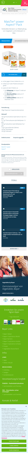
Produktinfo (6, 41)
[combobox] (14, 75)
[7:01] (14, 188)
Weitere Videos (13, 248)
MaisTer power (5, 147)
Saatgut (5, 372)
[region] (14, 428)
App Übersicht (14, 317)
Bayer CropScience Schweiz (12, 344)
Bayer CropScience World (11, 336)
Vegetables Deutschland (11, 349)
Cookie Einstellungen (14, 441)
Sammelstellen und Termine (12, 386)
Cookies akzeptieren (14, 450)
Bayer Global (7, 334)
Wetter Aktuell (7, 363)
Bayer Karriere (7, 339)
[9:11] (14, 209)
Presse (5, 346)
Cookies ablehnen (14, 445)
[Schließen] (1, 9)
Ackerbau (6, 370)
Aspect (3, 149)
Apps (5, 360)
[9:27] (14, 230)
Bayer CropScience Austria (11, 341)
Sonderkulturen (8, 375)
